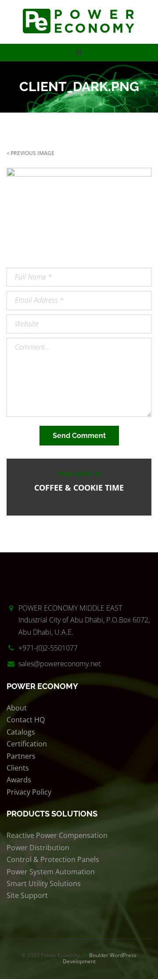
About (17, 708)
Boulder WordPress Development (100, 958)
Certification (27, 744)
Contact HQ (26, 720)
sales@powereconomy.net (59, 663)
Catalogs (21, 732)
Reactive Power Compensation (57, 835)
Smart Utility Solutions (44, 883)
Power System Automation (51, 872)
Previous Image (32, 153)
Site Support (27, 895)
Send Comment (79, 435)
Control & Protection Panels (53, 859)
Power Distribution (38, 847)
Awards (19, 780)
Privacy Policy (29, 792)
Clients (18, 768)
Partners (21, 756)
